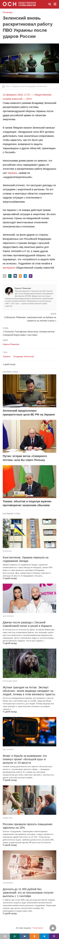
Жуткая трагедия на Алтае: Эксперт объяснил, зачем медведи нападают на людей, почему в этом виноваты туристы (29, 691)
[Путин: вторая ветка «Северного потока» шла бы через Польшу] (29, 436)
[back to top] (52, 927)
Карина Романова (23, 288)
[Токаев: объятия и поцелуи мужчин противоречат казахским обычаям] (29, 481)
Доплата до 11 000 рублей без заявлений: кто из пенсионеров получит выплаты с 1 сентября (28, 893)
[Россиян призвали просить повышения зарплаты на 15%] (29, 800)
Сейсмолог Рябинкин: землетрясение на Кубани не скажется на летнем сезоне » (30, 319)
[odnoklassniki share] (20, 276)
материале (9, 267)
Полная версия (38, 928)
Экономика (8, 883)
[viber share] (30, 276)
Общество (7, 818)
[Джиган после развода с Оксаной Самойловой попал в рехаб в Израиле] (29, 598)
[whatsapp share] (10, 276)
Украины (12, 173)
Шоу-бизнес (8, 616)
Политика (7, 12)
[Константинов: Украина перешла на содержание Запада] (29, 533)
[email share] (4, 276)
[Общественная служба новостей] (19, 4)
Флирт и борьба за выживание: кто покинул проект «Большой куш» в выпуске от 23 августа (25, 759)
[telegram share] (25, 276)
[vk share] (15, 276)
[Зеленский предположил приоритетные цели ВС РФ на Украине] (29, 390)
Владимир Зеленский (24, 356)
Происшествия (10, 681)
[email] (5, 936)
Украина (6, 356)
